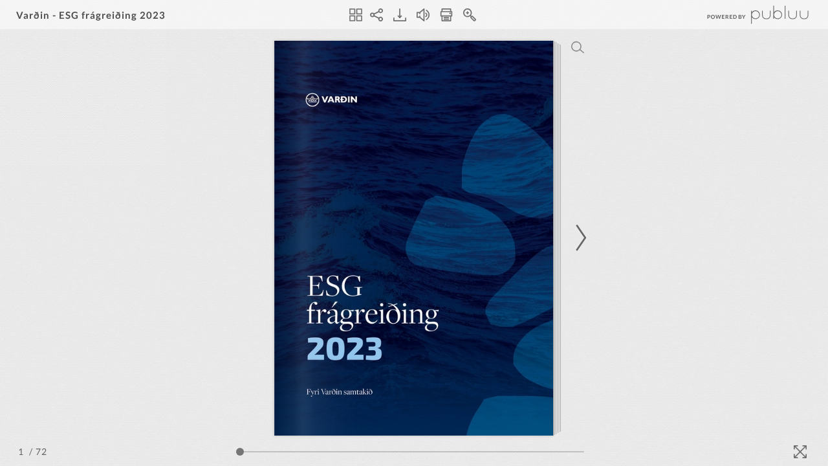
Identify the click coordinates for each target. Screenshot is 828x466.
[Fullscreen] (800, 452)
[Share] (376, 15)
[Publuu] (747, 15)
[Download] (400, 15)
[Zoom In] (470, 15)
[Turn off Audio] (423, 15)
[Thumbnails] (356, 15)
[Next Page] (579, 238)
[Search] (577, 47)
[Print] (446, 15)
